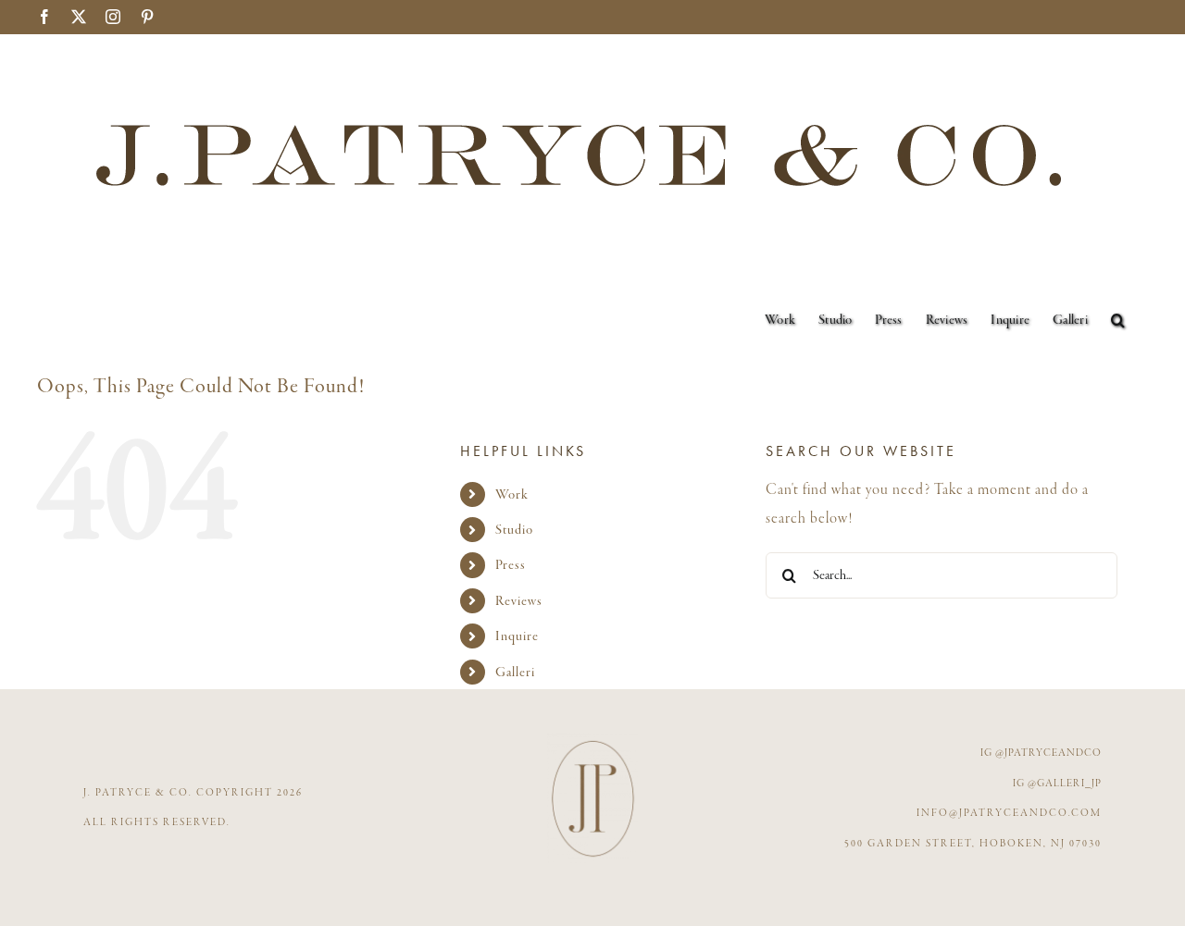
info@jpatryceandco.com (1009, 813)
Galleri (515, 672)
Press (510, 565)
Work (512, 494)
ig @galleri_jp (1057, 783)
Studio (514, 529)
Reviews (519, 601)
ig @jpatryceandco (1041, 753)
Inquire (517, 636)
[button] (1118, 320)
